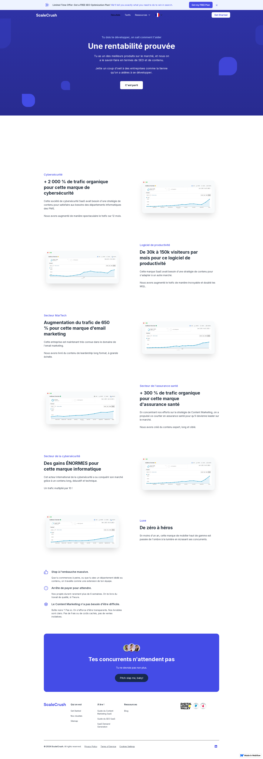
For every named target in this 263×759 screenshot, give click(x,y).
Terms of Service (108, 746)
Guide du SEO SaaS (106, 719)
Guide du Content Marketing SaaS (105, 712)
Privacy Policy (91, 746)
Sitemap (74, 721)
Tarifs (128, 15)
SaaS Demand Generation (103, 725)
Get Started (220, 15)
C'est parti (131, 85)
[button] (143, 15)
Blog (126, 711)
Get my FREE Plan (201, 5)
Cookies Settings (127, 746)
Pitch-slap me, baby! (131, 678)
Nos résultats (76, 716)
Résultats (115, 15)
